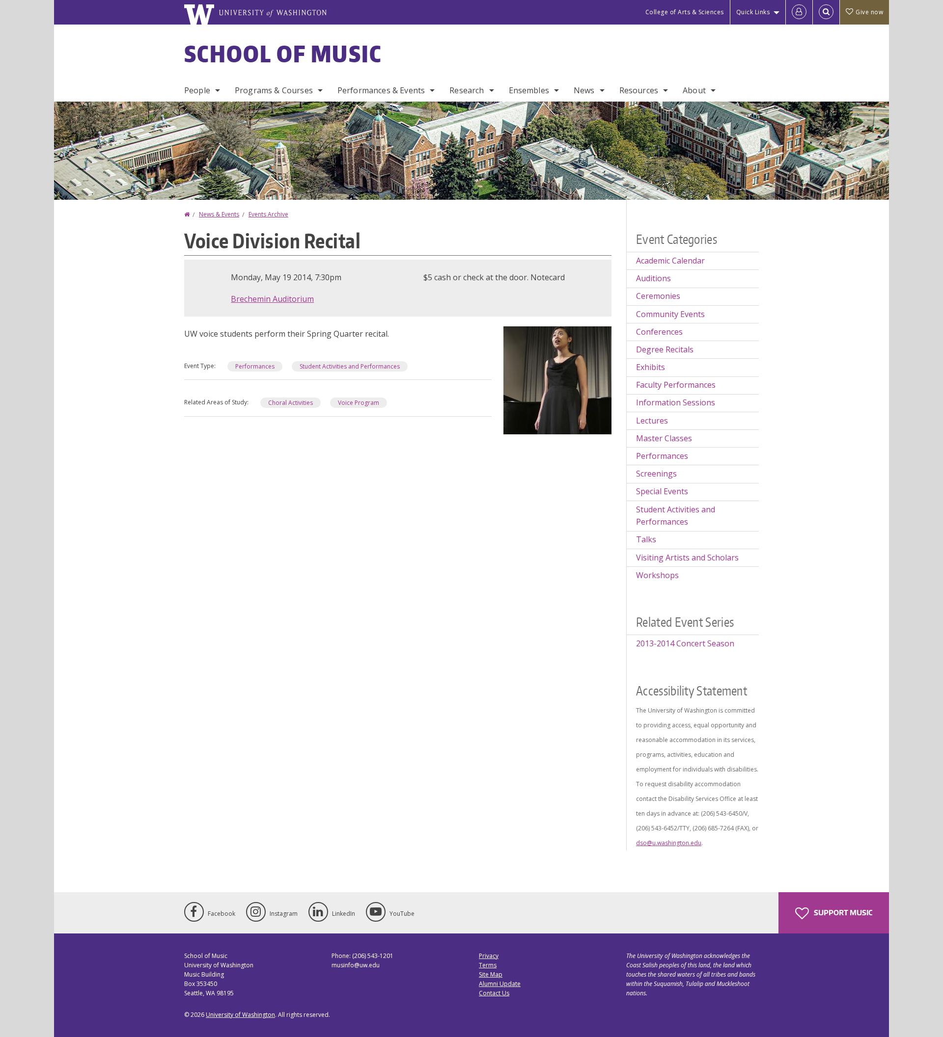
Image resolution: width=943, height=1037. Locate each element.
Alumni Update (500, 984)
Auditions (653, 278)
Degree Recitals (664, 349)
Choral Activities (290, 403)
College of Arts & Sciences (684, 12)
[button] (557, 379)
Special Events (662, 491)
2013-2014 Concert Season (685, 643)
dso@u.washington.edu (668, 843)
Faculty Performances (676, 384)
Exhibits (650, 367)
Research (466, 90)
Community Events (670, 314)
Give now (869, 12)
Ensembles (529, 90)
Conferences (659, 331)
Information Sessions (675, 402)
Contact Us (494, 993)
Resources (638, 90)
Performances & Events (381, 90)
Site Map (490, 974)
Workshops (657, 575)
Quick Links (753, 12)
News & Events (219, 214)
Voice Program (358, 403)
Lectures (652, 420)
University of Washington (240, 1014)
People (197, 90)
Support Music (842, 912)
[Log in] (799, 12)
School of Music (283, 53)
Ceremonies (658, 296)
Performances (255, 366)
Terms (488, 965)
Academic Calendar (670, 260)
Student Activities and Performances (350, 366)
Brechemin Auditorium (272, 298)
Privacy (489, 956)
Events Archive (268, 214)
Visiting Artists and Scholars (687, 557)
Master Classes (664, 438)
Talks (646, 539)
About (694, 90)
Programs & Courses (274, 90)
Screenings (656, 473)
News (584, 90)
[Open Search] (826, 12)
